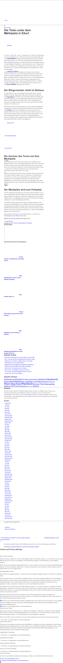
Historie (16, 223)
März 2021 (7, 511)
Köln (23, 381)
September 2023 (8, 458)
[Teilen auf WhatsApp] (6, 231)
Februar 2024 (8, 451)
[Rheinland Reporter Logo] (16, 8)
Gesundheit (9, 381)
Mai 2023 (7, 465)
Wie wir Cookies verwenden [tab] (6, 556)
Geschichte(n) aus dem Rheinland (12, 215)
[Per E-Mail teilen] (6, 238)
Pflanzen (52, 382)
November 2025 (8, 417)
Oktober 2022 (8, 478)
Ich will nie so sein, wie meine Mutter (13, 373)
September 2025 (8, 421)
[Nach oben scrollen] (0, 541)
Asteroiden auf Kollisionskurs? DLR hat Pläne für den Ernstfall (19, 357)
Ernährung (26, 379)
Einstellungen (36, 546)
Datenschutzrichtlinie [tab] (5, 653)
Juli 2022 (7, 483)
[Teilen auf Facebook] (6, 226)
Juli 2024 (7, 442)
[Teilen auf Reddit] (6, 236)
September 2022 (8, 479)
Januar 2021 (7, 515)
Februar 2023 (8, 470)
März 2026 (7, 412)
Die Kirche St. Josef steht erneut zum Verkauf (16, 368)
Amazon (30, 394)
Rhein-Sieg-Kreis (22, 223)
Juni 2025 (7, 426)
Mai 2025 (7, 428)
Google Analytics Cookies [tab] (6, 608)
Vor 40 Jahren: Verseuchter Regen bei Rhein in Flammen (18, 371)
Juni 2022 (7, 485)
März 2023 (7, 469)
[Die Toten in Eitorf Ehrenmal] (24, 50)
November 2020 (8, 518)
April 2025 (7, 430)
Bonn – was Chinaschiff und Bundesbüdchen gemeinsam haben (20, 359)
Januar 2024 (7, 453)
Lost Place (37, 381)
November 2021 (8, 497)
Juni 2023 (7, 463)
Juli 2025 (7, 424)
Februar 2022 (8, 492)
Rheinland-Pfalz (38, 384)
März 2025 (7, 431)
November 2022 (8, 476)
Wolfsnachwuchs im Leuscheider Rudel (14, 362)
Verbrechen (23, 386)
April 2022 (7, 488)
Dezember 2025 (8, 415)
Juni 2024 (7, 444)
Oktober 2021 (8, 499)
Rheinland (29, 223)
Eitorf (12, 223)
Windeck (36, 386)
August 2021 (8, 502)
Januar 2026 (7, 414)
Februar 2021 (8, 513)
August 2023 (8, 460)
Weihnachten (29, 386)
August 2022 (8, 481)
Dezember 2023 (8, 454)
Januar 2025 (7, 435)
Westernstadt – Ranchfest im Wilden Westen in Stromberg (18, 361)
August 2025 (8, 422)
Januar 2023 (7, 472)
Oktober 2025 (8, 419)
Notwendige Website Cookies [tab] (7, 571)
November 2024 (8, 438)
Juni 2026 (7, 407)
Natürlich (45, 381)
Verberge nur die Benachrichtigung (24, 546)
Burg (12, 379)
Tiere (12, 386)
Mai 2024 (7, 446)
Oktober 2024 (8, 440)
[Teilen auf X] (6, 229)
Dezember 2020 (8, 516)
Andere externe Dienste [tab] (5, 621)
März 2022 (7, 490)
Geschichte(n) (7, 27)
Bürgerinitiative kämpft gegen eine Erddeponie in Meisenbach (19, 364)
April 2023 (7, 467)
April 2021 (7, 509)
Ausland (7, 379)
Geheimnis (42, 379)
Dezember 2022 (8, 474)
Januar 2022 (7, 493)
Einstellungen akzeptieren (10, 546)
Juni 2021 (7, 506)
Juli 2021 (7, 504)
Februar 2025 (8, 433)
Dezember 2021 (8, 495)
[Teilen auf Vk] (6, 233)
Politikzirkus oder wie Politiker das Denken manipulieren (18, 366)
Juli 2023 (7, 461)
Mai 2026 (7, 408)
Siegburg (7, 386)
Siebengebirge (49, 384)
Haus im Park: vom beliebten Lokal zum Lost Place (17, 370)
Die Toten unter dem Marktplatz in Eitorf (9, 658)
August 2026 (8, 403)
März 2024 (7, 449)
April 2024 (7, 447)
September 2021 (8, 500)
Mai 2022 (7, 486)
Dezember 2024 (8, 437)
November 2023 (8, 456)
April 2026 (7, 410)
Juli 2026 (7, 405)
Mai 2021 (7, 508)
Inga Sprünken (9, 221)
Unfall (16, 386)
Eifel (16, 379)
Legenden (29, 381)
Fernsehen (34, 379)
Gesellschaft (52, 379)
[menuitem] (32, 20)
